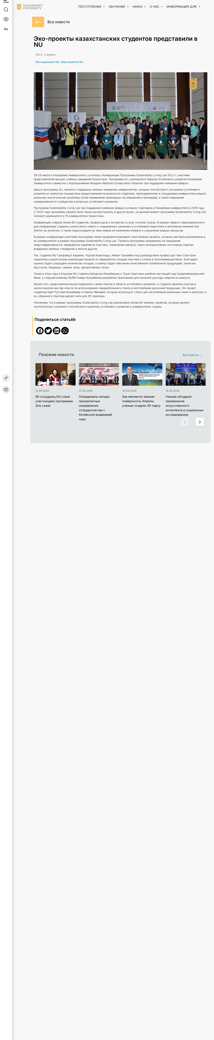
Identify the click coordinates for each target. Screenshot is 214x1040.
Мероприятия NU (72, 62)
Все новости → (192, 355)
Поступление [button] (89, 6)
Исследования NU (47, 62)
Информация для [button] (182, 6)
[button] (40, 330)
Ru (6, 29)
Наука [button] (137, 6)
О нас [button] (154, 6)
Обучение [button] (117, 6)
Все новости (58, 22)
